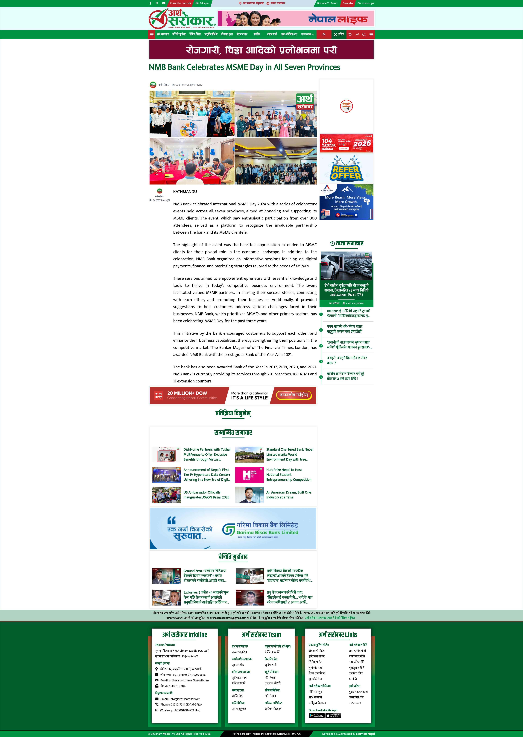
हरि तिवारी (270, 677)
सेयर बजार (242, 34)
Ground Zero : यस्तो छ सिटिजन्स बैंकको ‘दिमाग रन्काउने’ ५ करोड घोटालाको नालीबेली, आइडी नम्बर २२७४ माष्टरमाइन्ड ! (205, 575)
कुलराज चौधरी (272, 683)
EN (324, 34)
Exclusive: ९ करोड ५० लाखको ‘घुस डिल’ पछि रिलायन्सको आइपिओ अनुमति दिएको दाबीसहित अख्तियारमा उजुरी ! (206, 597)
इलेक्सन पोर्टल (317, 656)
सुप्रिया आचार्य (239, 677)
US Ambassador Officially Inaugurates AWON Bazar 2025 (206, 495)
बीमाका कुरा (227, 34)
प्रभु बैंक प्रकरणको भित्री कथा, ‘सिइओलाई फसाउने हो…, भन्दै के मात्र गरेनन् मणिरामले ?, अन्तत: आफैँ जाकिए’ (289, 597)
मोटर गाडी (272, 34)
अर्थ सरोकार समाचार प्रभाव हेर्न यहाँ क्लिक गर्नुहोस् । (331, 617)
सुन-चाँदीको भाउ (289, 34)
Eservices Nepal (365, 733)
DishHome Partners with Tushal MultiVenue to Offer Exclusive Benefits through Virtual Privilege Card (207, 454)
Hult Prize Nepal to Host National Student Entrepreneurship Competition (288, 474)
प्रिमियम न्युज (316, 691)
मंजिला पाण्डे (238, 683)
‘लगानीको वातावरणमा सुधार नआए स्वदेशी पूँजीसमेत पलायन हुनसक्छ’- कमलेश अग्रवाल (348, 345)
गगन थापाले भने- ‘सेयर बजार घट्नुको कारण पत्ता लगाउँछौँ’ (344, 329)
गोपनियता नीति (357, 656)
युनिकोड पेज (315, 667)
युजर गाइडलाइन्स (358, 691)
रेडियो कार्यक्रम (278, 3)
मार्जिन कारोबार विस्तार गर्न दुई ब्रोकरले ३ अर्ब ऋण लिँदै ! (345, 377)
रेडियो (341, 34)
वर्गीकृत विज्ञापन (317, 703)
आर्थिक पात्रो (315, 697)
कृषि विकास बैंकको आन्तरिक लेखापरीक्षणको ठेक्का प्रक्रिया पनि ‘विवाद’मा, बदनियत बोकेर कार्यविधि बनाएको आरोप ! (288, 575)
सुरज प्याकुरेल (239, 652)
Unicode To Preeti (327, 3)
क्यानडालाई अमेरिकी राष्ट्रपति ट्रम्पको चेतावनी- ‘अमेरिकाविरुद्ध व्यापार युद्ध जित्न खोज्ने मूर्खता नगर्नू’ (349, 314)
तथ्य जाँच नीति (356, 662)
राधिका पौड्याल (273, 708)
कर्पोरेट (257, 34)
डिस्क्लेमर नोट (356, 697)
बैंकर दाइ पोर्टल (317, 673)
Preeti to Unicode (180, 3)
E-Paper (204, 3)
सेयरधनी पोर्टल (317, 650)
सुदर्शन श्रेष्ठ (238, 665)
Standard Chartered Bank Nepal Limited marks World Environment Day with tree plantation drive (289, 454)
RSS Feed (355, 703)
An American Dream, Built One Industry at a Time (288, 495)
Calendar (348, 3)
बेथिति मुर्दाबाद (179, 34)
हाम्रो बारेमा (354, 686)
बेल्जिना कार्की (272, 652)
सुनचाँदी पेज (315, 679)
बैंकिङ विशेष (195, 34)
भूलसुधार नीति (356, 667)
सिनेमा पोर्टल (315, 662)
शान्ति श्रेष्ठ (237, 696)
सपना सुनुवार (239, 708)
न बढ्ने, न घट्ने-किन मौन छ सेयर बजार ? (347, 361)
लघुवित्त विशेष (211, 34)
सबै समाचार (163, 34)
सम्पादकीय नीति (357, 650)
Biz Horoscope (366, 3)
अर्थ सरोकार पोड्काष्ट (253, 3)
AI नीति (353, 679)
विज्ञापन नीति (356, 673)
